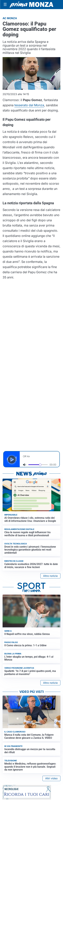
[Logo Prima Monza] (31, 4)
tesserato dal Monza (29, 105)
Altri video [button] (51, 778)
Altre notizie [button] (50, 575)
